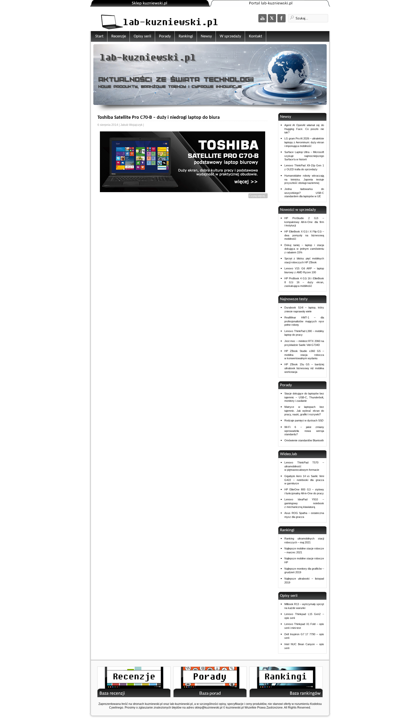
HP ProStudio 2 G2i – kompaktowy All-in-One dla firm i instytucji (304, 222)
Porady (165, 36)
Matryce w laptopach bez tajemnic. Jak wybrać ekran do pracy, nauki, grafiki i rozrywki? (304, 410)
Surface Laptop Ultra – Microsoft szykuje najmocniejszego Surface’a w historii (304, 156)
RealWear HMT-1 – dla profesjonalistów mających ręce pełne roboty (304, 321)
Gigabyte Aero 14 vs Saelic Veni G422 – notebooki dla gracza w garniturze (304, 480)
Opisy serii (142, 36)
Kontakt (255, 36)
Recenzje (118, 36)
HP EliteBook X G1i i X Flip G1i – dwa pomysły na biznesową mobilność (304, 235)
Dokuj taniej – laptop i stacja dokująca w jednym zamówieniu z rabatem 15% (304, 249)
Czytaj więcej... (258, 195)
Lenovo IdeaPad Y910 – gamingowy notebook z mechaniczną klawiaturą (304, 503)
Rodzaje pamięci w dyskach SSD (304, 420)
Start (99, 36)
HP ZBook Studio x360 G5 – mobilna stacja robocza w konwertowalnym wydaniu (304, 355)
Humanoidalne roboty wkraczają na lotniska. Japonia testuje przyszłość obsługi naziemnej (304, 179)
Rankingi (186, 36)
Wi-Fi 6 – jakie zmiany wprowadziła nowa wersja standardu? (304, 431)
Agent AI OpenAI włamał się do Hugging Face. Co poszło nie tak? (304, 129)
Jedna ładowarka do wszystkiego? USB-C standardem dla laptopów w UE (304, 193)
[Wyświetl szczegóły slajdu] (210, 75)
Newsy (206, 36)
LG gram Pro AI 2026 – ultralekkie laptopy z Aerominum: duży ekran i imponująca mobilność (304, 142)
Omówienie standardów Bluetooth (304, 440)
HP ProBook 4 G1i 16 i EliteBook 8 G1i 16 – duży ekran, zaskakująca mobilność (304, 282)
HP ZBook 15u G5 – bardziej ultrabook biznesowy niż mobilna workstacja (304, 368)
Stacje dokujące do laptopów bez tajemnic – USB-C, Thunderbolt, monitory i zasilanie (304, 397)
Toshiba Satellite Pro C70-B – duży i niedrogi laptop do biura (158, 117)
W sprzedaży (230, 36)
